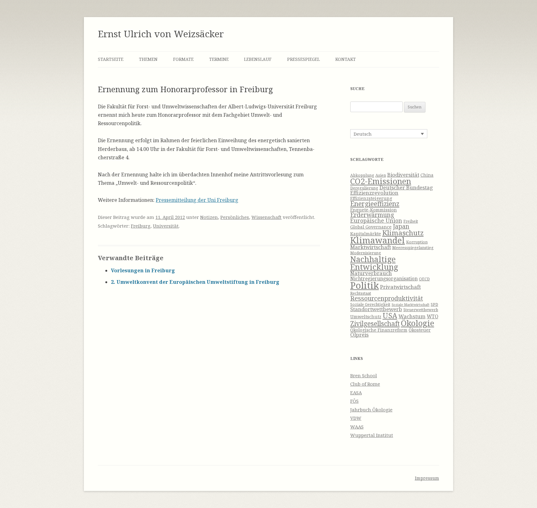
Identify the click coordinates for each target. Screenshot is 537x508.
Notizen (209, 217)
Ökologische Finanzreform (378, 330)
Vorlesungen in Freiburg (143, 270)
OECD (424, 279)
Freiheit (410, 221)
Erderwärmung (372, 215)
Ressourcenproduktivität (386, 298)
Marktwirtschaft (370, 247)
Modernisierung (365, 253)
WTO (432, 316)
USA (390, 315)
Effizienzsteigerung (371, 198)
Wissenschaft (266, 217)
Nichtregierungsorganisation (384, 278)
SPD (434, 304)
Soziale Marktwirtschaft (410, 304)
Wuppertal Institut (371, 435)
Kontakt (345, 59)
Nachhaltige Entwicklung (374, 263)
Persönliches (234, 217)
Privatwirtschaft (400, 286)
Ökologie (417, 323)
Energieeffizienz (374, 203)
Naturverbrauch (371, 273)
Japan (401, 226)
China (427, 175)
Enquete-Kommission (373, 210)
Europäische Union (376, 220)
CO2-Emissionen (380, 181)
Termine (219, 59)
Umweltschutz (365, 317)
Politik (364, 285)
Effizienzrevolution (374, 192)
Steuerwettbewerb (420, 309)
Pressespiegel (303, 59)
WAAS (357, 427)
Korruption (417, 242)
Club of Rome (365, 384)
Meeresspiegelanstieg (413, 247)
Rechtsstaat (360, 293)
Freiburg (140, 226)
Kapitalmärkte (365, 234)
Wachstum (411, 316)
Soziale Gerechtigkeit (370, 304)
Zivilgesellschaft (375, 323)
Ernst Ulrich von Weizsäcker (161, 33)
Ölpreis (359, 334)
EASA (356, 392)
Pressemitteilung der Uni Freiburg (197, 200)
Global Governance (371, 227)
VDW (355, 418)
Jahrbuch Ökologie (371, 409)
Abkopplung (362, 175)
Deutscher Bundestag (406, 187)
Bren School (363, 375)
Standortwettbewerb (376, 309)
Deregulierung (364, 188)
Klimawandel (377, 240)
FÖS (354, 401)
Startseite (110, 59)
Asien (380, 175)
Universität (166, 226)
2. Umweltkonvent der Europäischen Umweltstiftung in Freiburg (195, 282)
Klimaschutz (403, 233)
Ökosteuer (420, 330)
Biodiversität (403, 174)
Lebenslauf (258, 59)
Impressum (427, 478)
